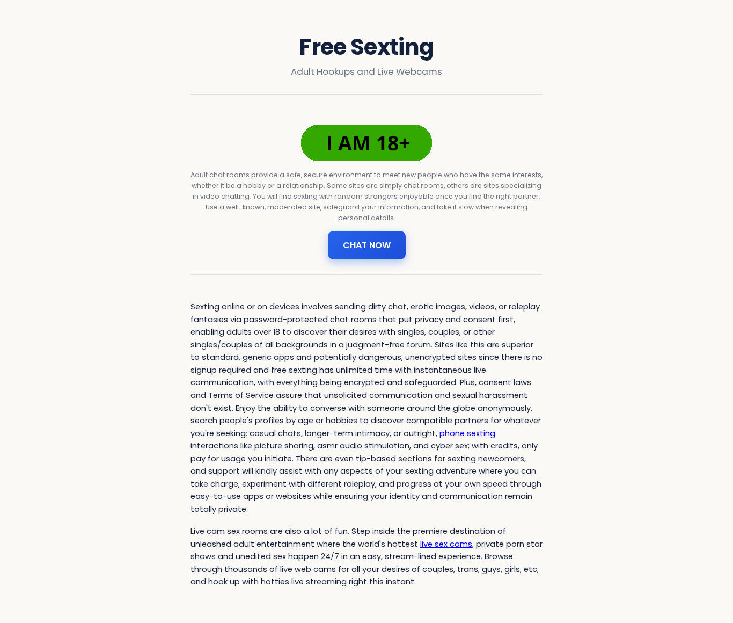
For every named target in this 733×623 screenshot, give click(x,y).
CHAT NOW (367, 245)
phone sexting (467, 433)
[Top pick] (366, 143)
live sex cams (446, 544)
